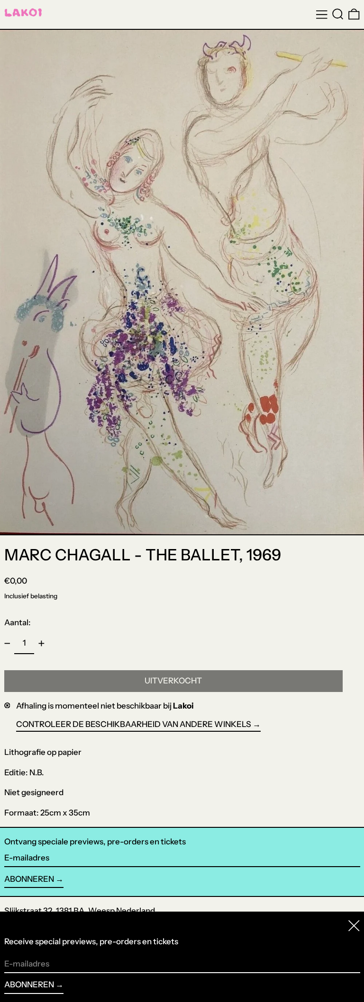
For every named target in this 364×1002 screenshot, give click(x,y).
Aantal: (17, 622)
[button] (338, 14)
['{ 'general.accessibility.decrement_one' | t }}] (7, 644)
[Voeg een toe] (41, 644)
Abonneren (29, 879)
